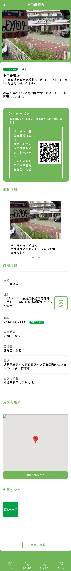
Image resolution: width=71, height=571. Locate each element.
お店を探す (27, 568)
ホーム (10, 568)
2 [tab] (39, 257)
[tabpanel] (36, 34)
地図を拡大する (35, 475)
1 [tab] (33, 257)
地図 (61, 306)
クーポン (60, 568)
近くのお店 (44, 568)
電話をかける (37, 322)
